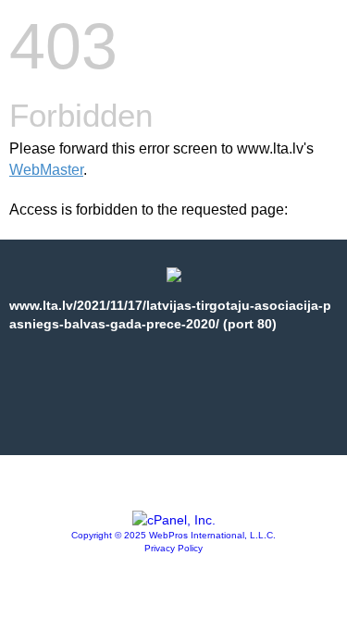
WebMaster (46, 170)
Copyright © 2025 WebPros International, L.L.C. (173, 535)
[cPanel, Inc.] (174, 519)
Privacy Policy (173, 548)
